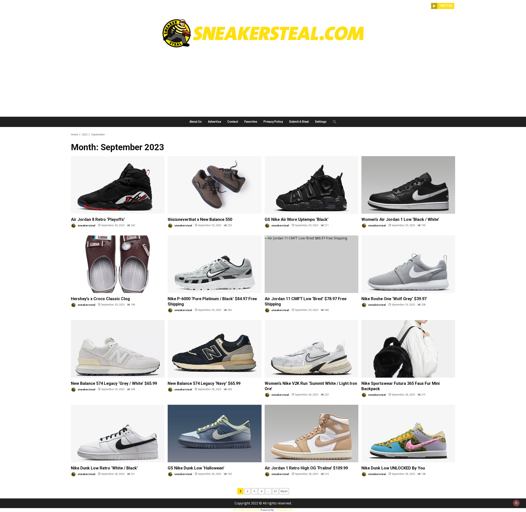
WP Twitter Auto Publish (246, 509)
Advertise (214, 121)
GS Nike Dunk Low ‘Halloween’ (214, 433)
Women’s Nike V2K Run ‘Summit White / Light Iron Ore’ (311, 349)
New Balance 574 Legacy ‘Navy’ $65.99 (214, 349)
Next (284, 491)
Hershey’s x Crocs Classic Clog (118, 264)
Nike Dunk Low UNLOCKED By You (408, 433)
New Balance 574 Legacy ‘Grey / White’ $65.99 (118, 349)
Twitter (445, 5)
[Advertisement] (263, 81)
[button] (333, 122)
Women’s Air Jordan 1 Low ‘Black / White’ (408, 185)
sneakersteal (86, 225)
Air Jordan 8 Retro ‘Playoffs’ (118, 185)
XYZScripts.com (284, 509)
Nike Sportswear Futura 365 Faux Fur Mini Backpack (408, 349)
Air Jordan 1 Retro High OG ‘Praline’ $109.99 (311, 433)
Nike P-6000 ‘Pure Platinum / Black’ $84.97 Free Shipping (214, 264)
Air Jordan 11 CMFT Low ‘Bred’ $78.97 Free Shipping (311, 264)
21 (275, 491)
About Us (195, 121)
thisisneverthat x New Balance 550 (214, 185)
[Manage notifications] (516, 503)
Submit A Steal (299, 121)
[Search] (428, 6)
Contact (232, 121)
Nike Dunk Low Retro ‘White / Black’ (118, 433)
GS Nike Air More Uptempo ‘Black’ (311, 185)
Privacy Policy (273, 121)
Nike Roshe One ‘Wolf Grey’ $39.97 (408, 264)
